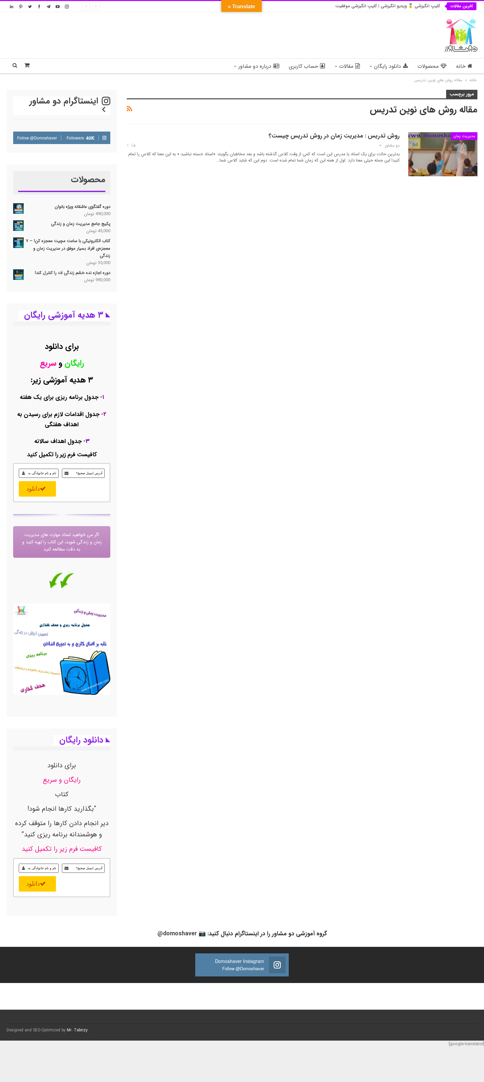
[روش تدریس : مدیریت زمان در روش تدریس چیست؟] (442, 154)
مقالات (346, 66)
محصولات (428, 66)
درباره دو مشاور (254, 66)
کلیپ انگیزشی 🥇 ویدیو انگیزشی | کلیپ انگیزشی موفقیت (387, 6)
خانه (461, 66)
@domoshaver (177, 933)
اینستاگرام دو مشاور (65, 101)
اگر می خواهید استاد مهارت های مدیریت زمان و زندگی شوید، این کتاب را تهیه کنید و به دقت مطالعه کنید (62, 542)
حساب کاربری (303, 66)
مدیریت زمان (464, 136)
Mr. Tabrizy (77, 1030)
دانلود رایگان (387, 66)
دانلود (33, 488)
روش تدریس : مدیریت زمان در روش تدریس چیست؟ (334, 135)
